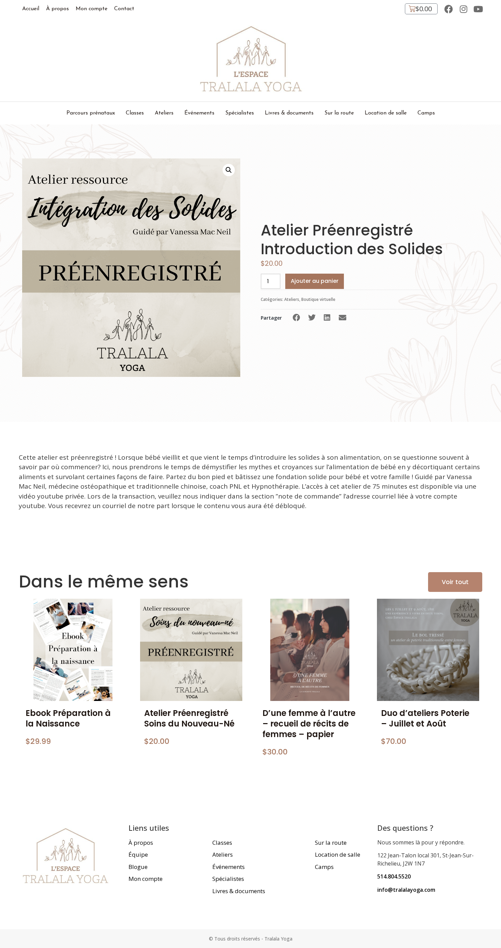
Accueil (30, 9)
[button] (296, 317)
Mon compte (91, 9)
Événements (199, 113)
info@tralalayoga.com (406, 889)
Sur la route (339, 113)
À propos (57, 9)
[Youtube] (478, 9)
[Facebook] (448, 9)
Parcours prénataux (90, 113)
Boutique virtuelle (318, 299)
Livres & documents (289, 113)
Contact (124, 9)
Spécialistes (239, 113)
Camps (426, 113)
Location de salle (386, 113)
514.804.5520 (394, 876)
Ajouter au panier (314, 281)
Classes (135, 113)
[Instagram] (463, 9)
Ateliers (164, 113)
